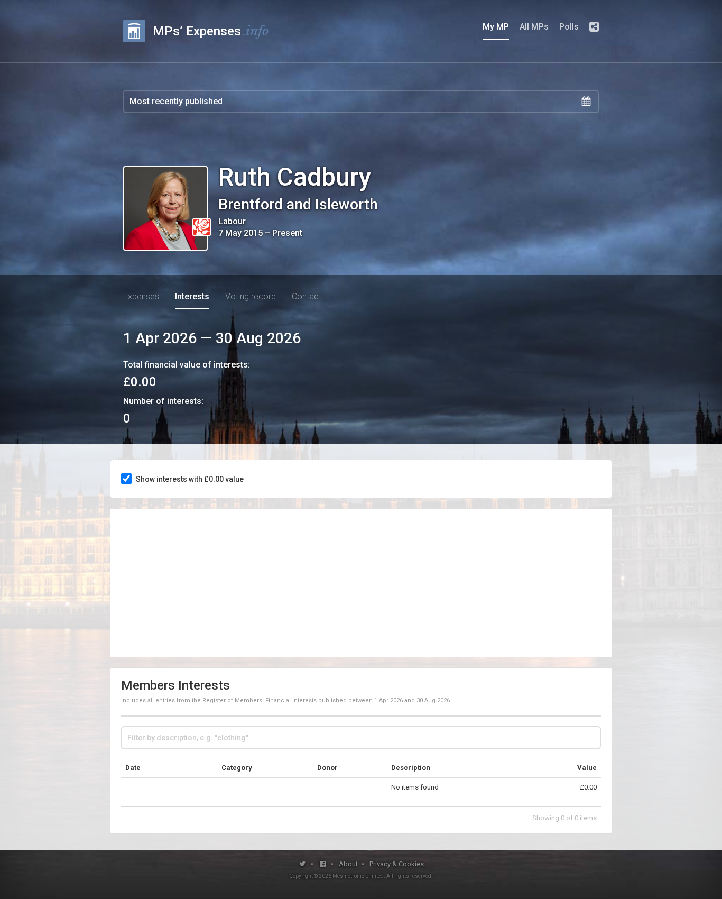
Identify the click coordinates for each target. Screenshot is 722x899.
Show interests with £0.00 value (190, 479)
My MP (496, 27)
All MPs (534, 27)
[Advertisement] (361, 583)
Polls (569, 27)
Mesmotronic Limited (358, 876)
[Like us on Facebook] (323, 864)
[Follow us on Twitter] (302, 864)
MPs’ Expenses (211, 31)
